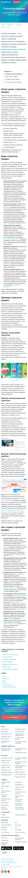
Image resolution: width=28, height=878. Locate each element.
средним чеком (15, 602)
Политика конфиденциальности (9, 862)
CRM (15, 463)
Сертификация (4, 840)
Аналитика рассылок (20, 729)
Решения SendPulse (8, 746)
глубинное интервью (19, 595)
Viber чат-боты (19, 769)
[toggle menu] (26, 2)
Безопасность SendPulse (7, 860)
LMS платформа (5, 786)
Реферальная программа (4, 843)
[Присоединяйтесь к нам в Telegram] (5, 871)
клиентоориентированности (12, 239)
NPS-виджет (18, 789)
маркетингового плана (10, 623)
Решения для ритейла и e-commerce (21, 749)
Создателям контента (20, 752)
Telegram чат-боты (5, 767)
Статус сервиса (5, 832)
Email (3, 726)
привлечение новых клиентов (13, 49)
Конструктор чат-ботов (7, 758)
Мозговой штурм (7, 685)
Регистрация (17, 2)
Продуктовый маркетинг (9, 687)
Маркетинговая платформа (19, 800)
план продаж (11, 113)
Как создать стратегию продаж (13, 82)
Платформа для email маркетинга (20, 742)
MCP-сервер (18, 829)
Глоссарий (3, 829)
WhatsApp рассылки (6, 774)
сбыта (14, 142)
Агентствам (4, 838)
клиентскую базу (21, 609)
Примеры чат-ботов (20, 777)
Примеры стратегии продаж (13, 79)
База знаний (4, 827)
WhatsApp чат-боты (6, 770)
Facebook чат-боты (6, 765)
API (16, 827)
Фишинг (4, 682)
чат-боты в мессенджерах (8, 510)
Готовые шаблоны (19, 731)
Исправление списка (6, 734)
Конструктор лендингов (4, 795)
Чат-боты (4, 755)
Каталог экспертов (20, 832)
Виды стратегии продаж (12, 76)
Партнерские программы (10, 835)
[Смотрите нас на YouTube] (2, 871)
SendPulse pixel (19, 784)
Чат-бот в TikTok (5, 762)
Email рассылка (5, 729)
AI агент (4, 676)
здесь (9, 555)
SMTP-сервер (4, 731)
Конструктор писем (6, 736)
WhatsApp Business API (7, 772)
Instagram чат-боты (6, 760)
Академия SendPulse (6, 825)
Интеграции (18, 825)
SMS (18, 510)
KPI (25, 623)
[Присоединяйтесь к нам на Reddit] (8, 871)
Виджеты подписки (20, 772)
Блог (16, 822)
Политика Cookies (5, 864)
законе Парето (19, 574)
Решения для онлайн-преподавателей (6, 749)
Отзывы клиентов (5, 817)
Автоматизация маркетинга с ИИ (19, 808)
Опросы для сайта (19, 787)
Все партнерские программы (19, 838)
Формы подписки (5, 738)
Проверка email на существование (19, 734)
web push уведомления (14, 512)
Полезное (4, 820)
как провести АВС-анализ (13, 587)
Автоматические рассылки (5, 741)
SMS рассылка (5, 802)
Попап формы (18, 782)
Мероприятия (4, 822)
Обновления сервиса (20, 814)
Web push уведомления (4, 808)
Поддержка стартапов (20, 841)
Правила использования (7, 859)
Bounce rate (5, 678)
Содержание (7, 71)
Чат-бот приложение (20, 774)
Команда (3, 814)
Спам (3, 680)
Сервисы (4, 780)
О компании (5, 812)
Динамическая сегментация (18, 804)
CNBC (16, 380)
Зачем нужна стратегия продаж (14, 74)
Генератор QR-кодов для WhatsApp (20, 766)
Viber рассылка (5, 805)
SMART (10, 618)
